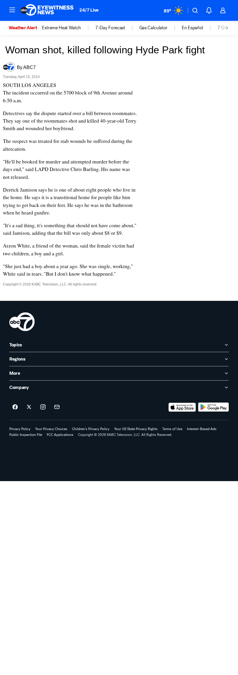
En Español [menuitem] (192, 27)
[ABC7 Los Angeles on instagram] (43, 407)
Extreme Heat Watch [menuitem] (61, 27)
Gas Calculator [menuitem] (153, 27)
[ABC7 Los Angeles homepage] (47, 10)
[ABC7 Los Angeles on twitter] (29, 407)
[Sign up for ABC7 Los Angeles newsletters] (57, 407)
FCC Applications (60, 434)
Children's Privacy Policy (90, 429)
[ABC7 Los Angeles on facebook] (15, 407)
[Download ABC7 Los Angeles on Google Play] (213, 407)
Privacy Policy (19, 429)
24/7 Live (89, 10)
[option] (25, 28)
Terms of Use (172, 429)
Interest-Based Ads (202, 429)
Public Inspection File (25, 434)
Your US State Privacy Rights (136, 429)
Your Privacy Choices (51, 429)
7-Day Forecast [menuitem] (110, 27)
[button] (12, 10)
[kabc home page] (22, 321)
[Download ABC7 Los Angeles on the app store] (182, 407)
